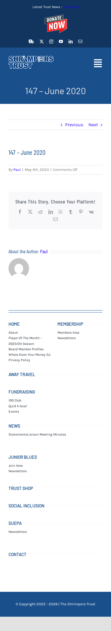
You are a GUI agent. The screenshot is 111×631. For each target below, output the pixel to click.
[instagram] (51, 41)
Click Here (71, 7)
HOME (14, 324)
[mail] (80, 41)
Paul (17, 169)
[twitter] (42, 41)
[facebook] (31, 41)
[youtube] (61, 41)
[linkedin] (71, 41)
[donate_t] (55, 14)
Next (93, 124)
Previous (74, 124)
